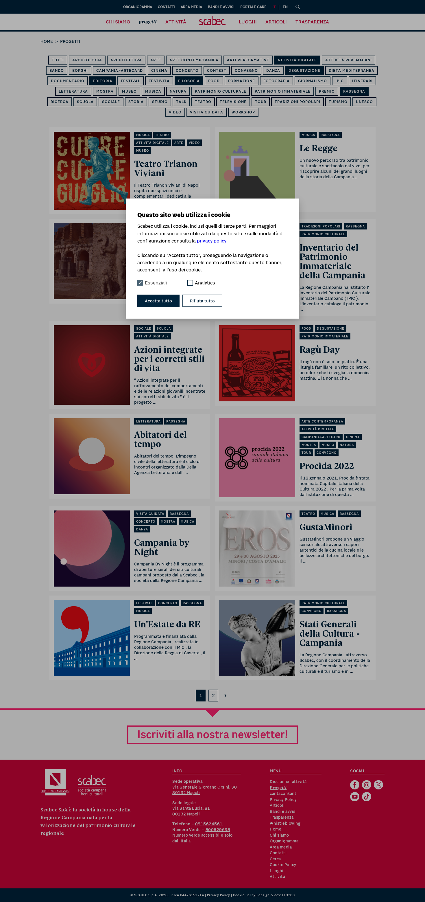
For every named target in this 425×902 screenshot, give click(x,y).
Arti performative (248, 60)
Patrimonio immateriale (283, 91)
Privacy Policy (283, 799)
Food (214, 80)
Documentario (67, 80)
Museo (129, 91)
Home (46, 41)
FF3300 (288, 895)
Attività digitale (297, 60)
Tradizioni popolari (297, 101)
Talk (181, 101)
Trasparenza (312, 22)
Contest (216, 70)
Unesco (364, 101)
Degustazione (304, 70)
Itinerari (362, 80)
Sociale (111, 101)
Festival (130, 80)
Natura (178, 91)
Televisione (233, 101)
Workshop (243, 112)
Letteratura (73, 91)
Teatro (203, 101)
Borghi (80, 70)
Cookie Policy (283, 864)
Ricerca (60, 101)
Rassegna (354, 91)
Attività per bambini (348, 60)
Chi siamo (118, 22)
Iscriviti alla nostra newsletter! (212, 734)
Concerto (187, 70)
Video (175, 112)
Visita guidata (206, 112)
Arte (155, 60)
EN (285, 6)
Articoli (276, 22)
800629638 (218, 829)
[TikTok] (367, 797)
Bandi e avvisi (221, 6)
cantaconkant (283, 793)
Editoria (102, 80)
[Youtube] (355, 797)
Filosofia (189, 80)
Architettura (126, 60)
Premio (327, 91)
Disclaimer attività (288, 781)
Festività (159, 80)
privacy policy (211, 241)
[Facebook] (355, 785)
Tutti (58, 60)
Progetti (148, 22)
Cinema (159, 70)
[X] (379, 785)
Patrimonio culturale (220, 91)
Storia (136, 101)
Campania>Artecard (119, 70)
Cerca (275, 858)
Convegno (246, 70)
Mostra (105, 91)
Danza (273, 70)
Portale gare (253, 6)
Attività (175, 22)
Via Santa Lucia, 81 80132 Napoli (191, 811)
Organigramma (137, 6)
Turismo (338, 101)
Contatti (166, 6)
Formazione (241, 80)
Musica (153, 91)
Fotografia (276, 80)
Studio (160, 101)
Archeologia (87, 60)
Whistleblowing (285, 823)
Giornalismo (312, 80)
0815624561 (209, 823)
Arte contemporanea (194, 60)
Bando (56, 70)
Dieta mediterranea (351, 70)
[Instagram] (367, 785)
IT (274, 6)
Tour (260, 101)
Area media (191, 6)
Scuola (85, 101)
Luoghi (248, 22)
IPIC (339, 80)
